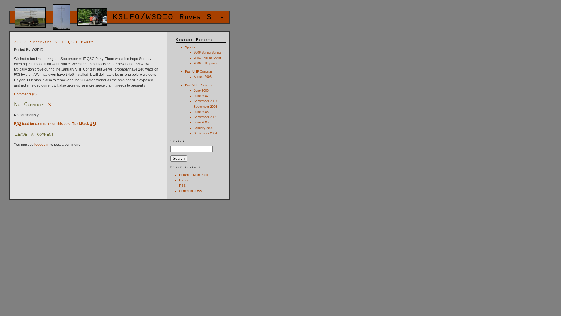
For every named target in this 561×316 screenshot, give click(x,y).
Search (177, 141)
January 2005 (203, 128)
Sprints (190, 47)
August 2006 (203, 76)
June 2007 (201, 95)
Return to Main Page (193, 174)
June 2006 (201, 112)
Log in (183, 180)
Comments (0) (25, 94)
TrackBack (84, 124)
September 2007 (205, 101)
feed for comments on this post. (42, 124)
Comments (190, 191)
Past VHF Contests (198, 85)
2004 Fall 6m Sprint (207, 58)
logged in (41, 144)
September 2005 (205, 117)
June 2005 (201, 122)
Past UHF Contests (199, 71)
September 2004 (205, 133)
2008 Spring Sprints (207, 52)
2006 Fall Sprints (205, 63)
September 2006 (205, 106)
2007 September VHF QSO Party (54, 42)
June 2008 (201, 90)
